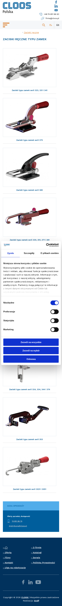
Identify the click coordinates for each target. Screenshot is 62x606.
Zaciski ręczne (31, 32)
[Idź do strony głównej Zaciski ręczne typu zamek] (17, 7)
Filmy (8, 557)
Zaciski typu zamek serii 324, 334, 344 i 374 (29, 389)
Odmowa (31, 359)
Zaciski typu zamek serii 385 (29, 190)
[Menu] (6, 25)
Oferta (8, 552)
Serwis (36, 557)
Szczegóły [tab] (29, 253)
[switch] (54, 311)
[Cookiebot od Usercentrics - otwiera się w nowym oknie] (46, 245)
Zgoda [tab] (10, 253)
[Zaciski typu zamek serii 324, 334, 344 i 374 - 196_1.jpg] (29, 366)
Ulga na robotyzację (15, 567)
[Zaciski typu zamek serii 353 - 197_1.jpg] (29, 416)
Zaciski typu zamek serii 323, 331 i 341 (29, 90)
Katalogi (37, 552)
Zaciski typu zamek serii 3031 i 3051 (29, 489)
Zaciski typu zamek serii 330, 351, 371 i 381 (29, 240)
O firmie (37, 547)
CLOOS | (25, 597)
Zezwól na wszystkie (31, 342)
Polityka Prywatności (44, 562)
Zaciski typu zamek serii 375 (29, 140)
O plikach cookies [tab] (50, 253)
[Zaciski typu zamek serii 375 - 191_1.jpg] (29, 117)
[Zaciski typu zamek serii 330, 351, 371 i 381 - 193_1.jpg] (29, 217)
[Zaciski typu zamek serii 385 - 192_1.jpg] (29, 167)
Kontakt (9, 562)
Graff (36, 601)
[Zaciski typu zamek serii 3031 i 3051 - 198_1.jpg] (29, 466)
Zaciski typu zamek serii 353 (29, 439)
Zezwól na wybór (31, 350)
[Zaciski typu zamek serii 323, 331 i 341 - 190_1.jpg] (29, 67)
